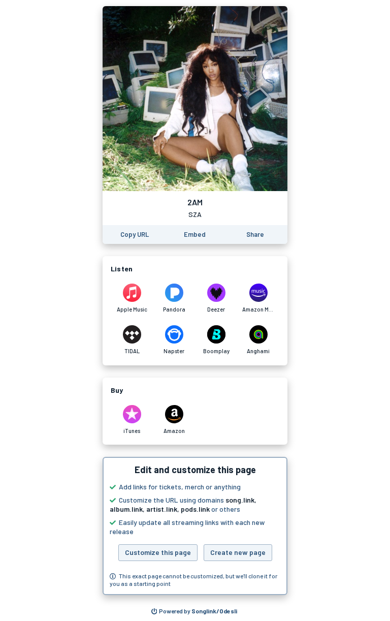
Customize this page (158, 552)
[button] (195, 526)
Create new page (238, 552)
